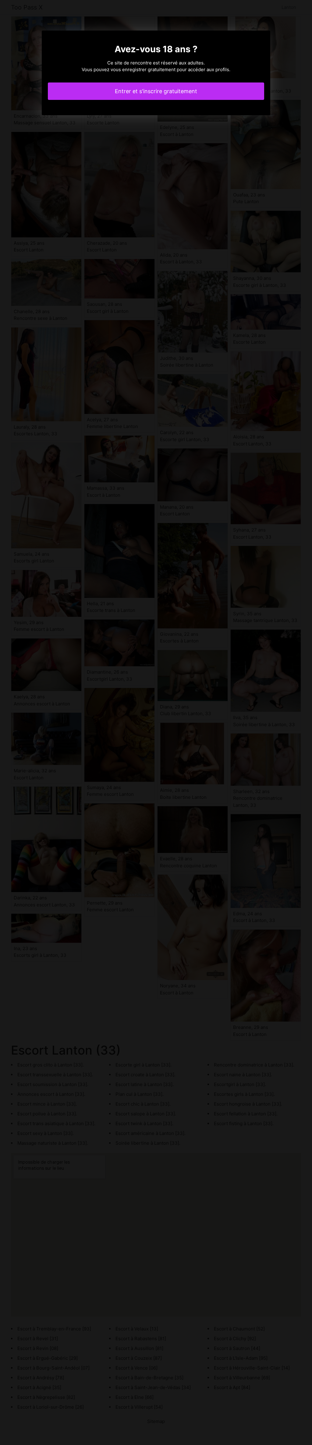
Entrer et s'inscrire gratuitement (156, 91)
